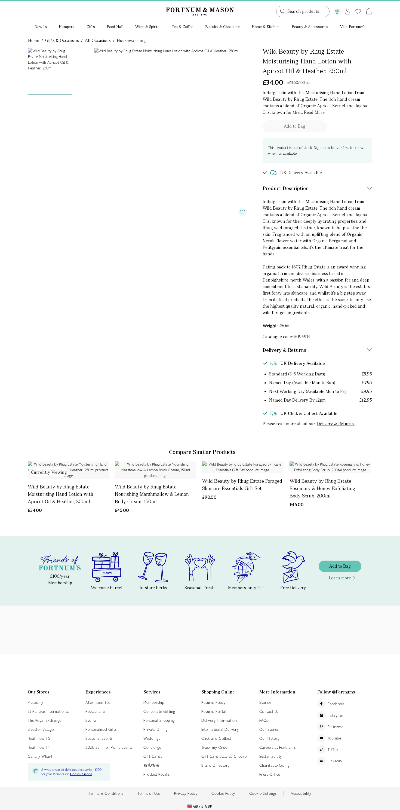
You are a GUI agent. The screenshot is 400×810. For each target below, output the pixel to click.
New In (41, 26)
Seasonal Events (99, 738)
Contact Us (268, 711)
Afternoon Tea (98, 702)
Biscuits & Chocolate (222, 26)
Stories (265, 702)
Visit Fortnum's (352, 26)
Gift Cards (152, 756)
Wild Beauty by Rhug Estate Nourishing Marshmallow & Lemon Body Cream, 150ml (152, 494)
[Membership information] (337, 10)
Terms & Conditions (106, 793)
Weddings (151, 738)
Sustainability (270, 756)
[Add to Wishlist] (242, 212)
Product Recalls (156, 774)
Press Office (269, 774)
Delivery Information (219, 720)
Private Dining (155, 729)
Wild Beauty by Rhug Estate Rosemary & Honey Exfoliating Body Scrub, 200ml (322, 488)
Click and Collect (216, 738)
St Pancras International (48, 711)
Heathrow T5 (39, 738)
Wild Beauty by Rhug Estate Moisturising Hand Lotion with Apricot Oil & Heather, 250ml (60, 494)
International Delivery (220, 729)
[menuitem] (41, 27)
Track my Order (215, 747)
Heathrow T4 (39, 747)
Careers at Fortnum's (277, 747)
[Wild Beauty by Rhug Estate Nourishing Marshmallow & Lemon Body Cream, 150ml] (155, 470)
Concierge (152, 747)
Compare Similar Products (202, 452)
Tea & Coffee (182, 26)
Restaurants (95, 711)
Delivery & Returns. (336, 424)
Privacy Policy (185, 793)
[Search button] (283, 11)
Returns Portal (213, 711)
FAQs (263, 720)
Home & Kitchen (265, 26)
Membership (153, 702)
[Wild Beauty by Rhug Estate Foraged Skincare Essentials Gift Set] (243, 467)
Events (90, 720)
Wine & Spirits (147, 26)
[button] (357, 5)
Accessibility (301, 793)
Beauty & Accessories (310, 26)
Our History (269, 738)
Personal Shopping (159, 720)
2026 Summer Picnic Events (109, 747)
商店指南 (151, 765)
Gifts (91, 26)
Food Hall (115, 26)
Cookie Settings (263, 793)
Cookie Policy (223, 793)
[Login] (347, 10)
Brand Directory (215, 765)
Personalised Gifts (100, 729)
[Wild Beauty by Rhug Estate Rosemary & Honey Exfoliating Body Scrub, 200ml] (330, 467)
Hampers (66, 26)
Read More (314, 112)
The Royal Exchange (44, 720)
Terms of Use (148, 793)
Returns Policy (213, 702)
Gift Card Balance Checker (224, 756)
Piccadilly (35, 702)
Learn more (340, 578)
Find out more (81, 774)
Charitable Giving (274, 765)
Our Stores (269, 729)
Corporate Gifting (159, 711)
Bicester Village (41, 729)
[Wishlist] (358, 11)
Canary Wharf (40, 756)
